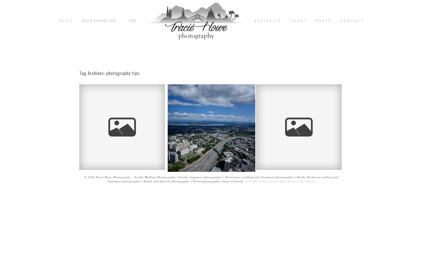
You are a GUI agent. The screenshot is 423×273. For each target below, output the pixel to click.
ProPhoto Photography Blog (268, 181)
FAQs (133, 20)
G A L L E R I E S (267, 20)
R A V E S (323, 20)
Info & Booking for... (100, 20)
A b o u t (298, 20)
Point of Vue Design (302, 181)
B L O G (66, 20)
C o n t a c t (352, 20)
